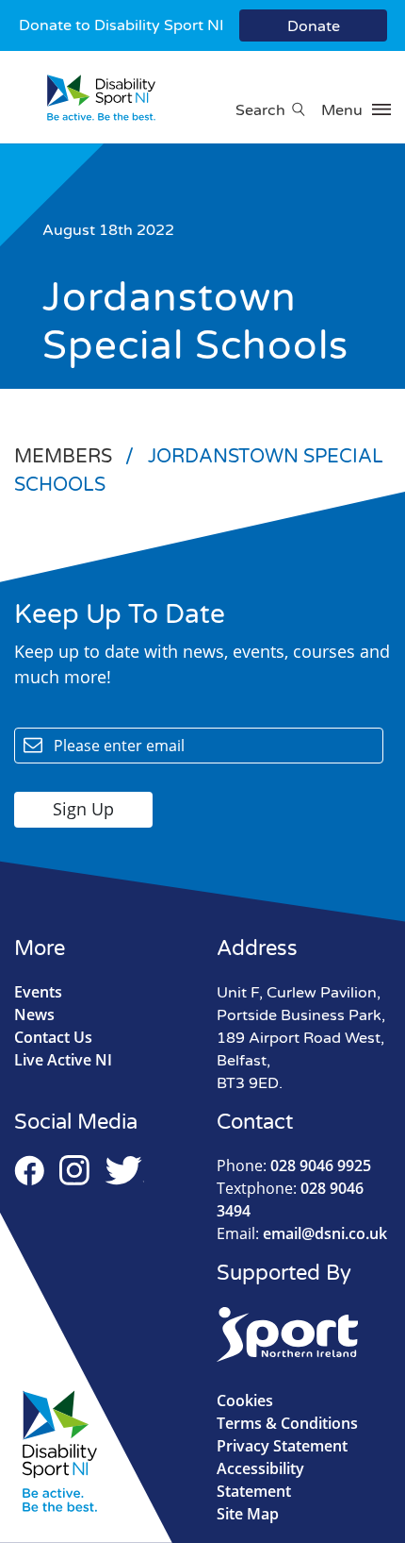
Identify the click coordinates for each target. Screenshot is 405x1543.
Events (38, 991)
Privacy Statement (282, 1445)
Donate (313, 26)
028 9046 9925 (294, 1165)
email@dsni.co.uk (302, 1233)
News (34, 1014)
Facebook (29, 1170)
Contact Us (53, 1037)
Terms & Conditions (287, 1423)
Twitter (124, 1170)
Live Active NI (63, 1059)
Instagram (74, 1170)
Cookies (245, 1400)
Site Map (248, 1513)
